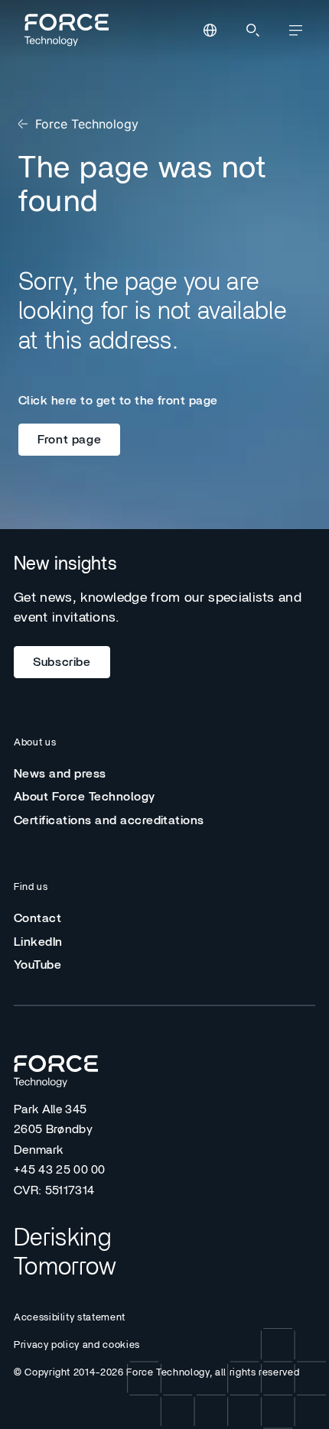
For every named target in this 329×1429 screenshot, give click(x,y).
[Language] (209, 30)
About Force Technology (84, 797)
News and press (60, 774)
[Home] (64, 30)
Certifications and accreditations (109, 820)
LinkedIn (38, 942)
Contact (37, 918)
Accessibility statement (69, 1318)
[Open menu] (295, 30)
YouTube (37, 965)
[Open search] (252, 30)
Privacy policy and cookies (77, 1345)
